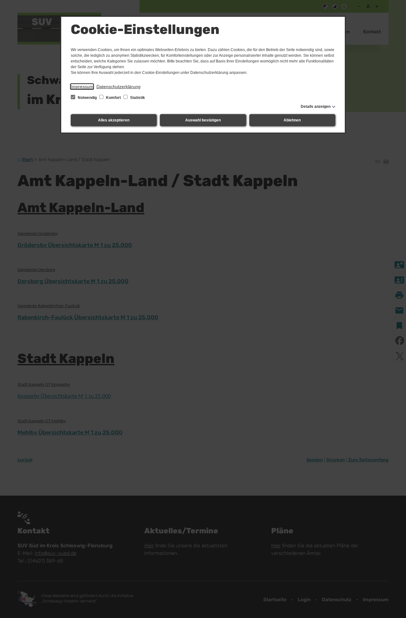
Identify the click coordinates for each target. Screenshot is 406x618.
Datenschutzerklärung (118, 86)
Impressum (82, 86)
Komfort (113, 97)
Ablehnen (292, 120)
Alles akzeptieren (113, 120)
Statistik (137, 97)
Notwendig (87, 97)
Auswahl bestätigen (203, 120)
